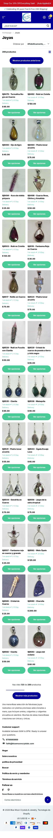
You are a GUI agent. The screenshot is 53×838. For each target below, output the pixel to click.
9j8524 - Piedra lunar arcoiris (37, 298)
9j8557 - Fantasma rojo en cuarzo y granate (13, 551)
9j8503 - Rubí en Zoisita (13, 246)
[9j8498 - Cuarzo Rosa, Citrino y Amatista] (39, 180)
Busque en (48, 25)
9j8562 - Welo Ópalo (37, 550)
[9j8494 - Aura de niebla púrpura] (13, 180)
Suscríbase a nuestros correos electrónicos (22, 794)
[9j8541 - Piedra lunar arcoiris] (13, 434)
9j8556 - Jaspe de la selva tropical (37, 501)
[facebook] (3, 790)
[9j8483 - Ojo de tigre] (13, 130)
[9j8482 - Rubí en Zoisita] (39, 79)
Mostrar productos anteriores (26, 60)
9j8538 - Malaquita (36, 401)
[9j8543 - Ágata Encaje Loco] (39, 434)
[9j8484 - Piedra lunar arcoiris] (39, 130)
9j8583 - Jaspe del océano (36, 653)
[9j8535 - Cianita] (13, 386)
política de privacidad (12, 762)
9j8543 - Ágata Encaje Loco (38, 450)
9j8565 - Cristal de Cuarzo (10, 602)
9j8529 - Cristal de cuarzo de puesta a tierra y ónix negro (39, 350)
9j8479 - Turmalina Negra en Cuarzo (13, 95)
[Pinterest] (9, 790)
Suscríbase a (48, 799)
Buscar (5, 767)
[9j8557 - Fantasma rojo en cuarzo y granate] (13, 535)
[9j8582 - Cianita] (13, 636)
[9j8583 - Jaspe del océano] (39, 636)
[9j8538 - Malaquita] (39, 386)
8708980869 (12, 739)
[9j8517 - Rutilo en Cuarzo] (13, 281)
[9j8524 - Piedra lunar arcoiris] (39, 281)
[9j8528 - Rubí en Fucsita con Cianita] (13, 332)
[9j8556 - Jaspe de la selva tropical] (39, 484)
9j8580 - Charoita (36, 601)
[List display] (50, 52)
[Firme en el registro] (44, 17)
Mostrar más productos (26, 695)
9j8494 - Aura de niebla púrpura (13, 196)
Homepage (6, 33)
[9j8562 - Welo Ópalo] (39, 535)
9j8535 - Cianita (9, 401)
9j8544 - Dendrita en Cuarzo (12, 501)
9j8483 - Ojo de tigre (11, 145)
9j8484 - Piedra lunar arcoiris (38, 146)
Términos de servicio (12, 779)
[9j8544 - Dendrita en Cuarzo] (13, 484)
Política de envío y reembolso (16, 773)
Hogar (5, 750)
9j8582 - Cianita (9, 652)
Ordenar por (18, 44)
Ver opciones (14, 112)
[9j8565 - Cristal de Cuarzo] (13, 586)
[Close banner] (50, 3)
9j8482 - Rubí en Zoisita (39, 94)
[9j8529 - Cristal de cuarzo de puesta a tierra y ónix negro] (39, 332)
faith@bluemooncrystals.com (20, 743)
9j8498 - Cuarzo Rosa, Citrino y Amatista (38, 196)
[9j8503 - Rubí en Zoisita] (13, 231)
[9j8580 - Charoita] (39, 586)
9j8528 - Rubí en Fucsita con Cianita (13, 349)
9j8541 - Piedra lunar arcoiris (11, 450)
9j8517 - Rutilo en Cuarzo (13, 297)
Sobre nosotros (9, 756)
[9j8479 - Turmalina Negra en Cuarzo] (13, 79)
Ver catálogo (3, 17)
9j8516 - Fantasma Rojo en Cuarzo (38, 247)
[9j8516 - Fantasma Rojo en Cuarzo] (39, 231)
